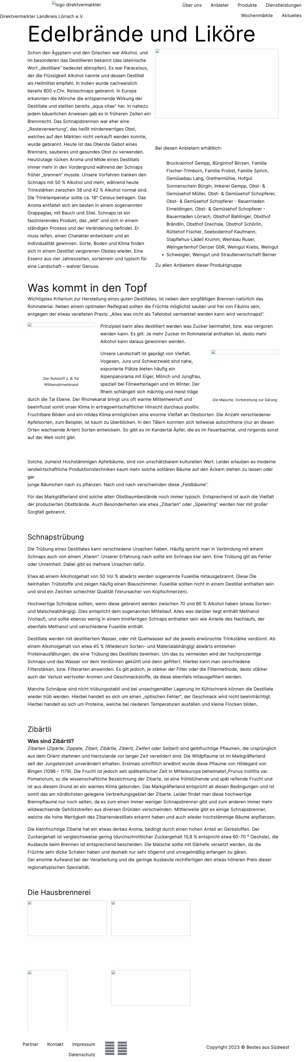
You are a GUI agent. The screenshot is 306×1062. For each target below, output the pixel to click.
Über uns (192, 5)
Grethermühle (220, 178)
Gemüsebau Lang (184, 178)
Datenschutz (82, 1054)
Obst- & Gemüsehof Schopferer (241, 193)
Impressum (83, 1044)
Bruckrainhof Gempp (188, 163)
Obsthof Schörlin (243, 224)
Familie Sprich (252, 170)
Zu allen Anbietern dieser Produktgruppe (198, 265)
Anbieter (220, 5)
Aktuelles (292, 15)
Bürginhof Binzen (231, 163)
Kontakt (55, 1044)
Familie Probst (220, 170)
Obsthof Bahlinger (232, 216)
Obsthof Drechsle (204, 224)
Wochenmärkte (257, 15)
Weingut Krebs (242, 247)
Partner (30, 1044)
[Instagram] (122, 1048)
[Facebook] (109, 1048)
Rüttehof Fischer (183, 231)
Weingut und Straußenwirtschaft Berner (234, 254)
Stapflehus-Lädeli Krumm (193, 239)
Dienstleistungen (284, 5)
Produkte (247, 5)
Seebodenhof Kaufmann (229, 231)
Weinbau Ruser (238, 239)
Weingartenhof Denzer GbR (195, 247)
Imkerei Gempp (230, 186)
